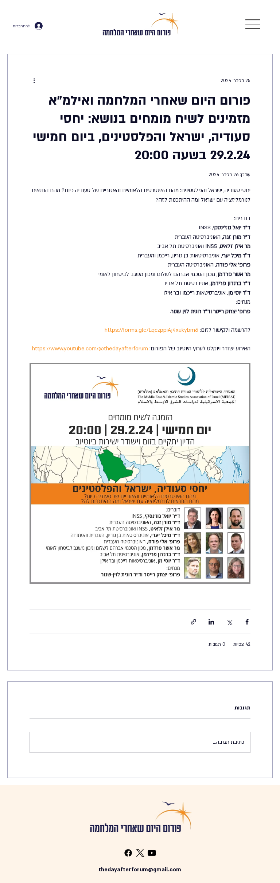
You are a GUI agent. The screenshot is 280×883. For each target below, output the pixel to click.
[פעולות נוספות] (34, 80)
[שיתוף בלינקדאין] (211, 621)
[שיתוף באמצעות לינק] (193, 621)
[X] (140, 853)
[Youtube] (152, 853)
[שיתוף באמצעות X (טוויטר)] (229, 621)
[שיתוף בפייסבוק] (247, 621)
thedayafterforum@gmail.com (139, 869)
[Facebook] (128, 853)
